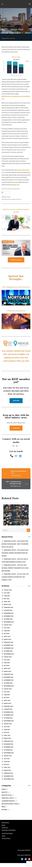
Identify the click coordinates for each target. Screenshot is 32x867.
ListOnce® (27, 855)
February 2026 (8, 607)
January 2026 (8, 610)
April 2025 (7, 636)
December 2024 (8, 645)
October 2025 (8, 619)
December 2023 (8, 677)
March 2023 (7, 703)
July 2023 (7, 691)
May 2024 (6, 665)
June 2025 (7, 630)
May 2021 (6, 764)
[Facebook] (26, 859)
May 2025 (6, 633)
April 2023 (7, 700)
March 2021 (7, 770)
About (3, 825)
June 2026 (7, 595)
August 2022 (8, 723)
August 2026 (8, 590)
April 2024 (7, 668)
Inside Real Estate (8, 26)
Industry (6, 792)
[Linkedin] (22, 859)
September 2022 (9, 720)
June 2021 (7, 761)
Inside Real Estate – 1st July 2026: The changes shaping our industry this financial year (15, 577)
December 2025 (8, 613)
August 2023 (8, 688)
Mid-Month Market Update (11, 803)
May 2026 (6, 598)
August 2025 (8, 625)
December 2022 (8, 712)
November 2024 (8, 648)
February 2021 (8, 773)
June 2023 (7, 694)
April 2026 (7, 601)
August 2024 (8, 657)
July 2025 (7, 627)
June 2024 (7, 662)
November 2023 (8, 680)
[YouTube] (29, 859)
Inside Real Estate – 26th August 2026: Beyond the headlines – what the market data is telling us (15, 544)
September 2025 (9, 622)
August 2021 (8, 755)
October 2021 (8, 750)
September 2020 (9, 779)
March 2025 (7, 639)
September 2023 (9, 686)
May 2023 (6, 697)
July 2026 (7, 593)
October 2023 (8, 683)
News (4, 806)
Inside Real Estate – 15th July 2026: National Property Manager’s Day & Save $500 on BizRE (15, 568)
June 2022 (7, 729)
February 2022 (8, 741)
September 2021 (9, 752)
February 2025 (8, 642)
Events (5, 789)
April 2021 (7, 767)
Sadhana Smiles (10, 38)
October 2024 (8, 651)
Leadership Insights (9, 801)
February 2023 (8, 706)
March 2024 (7, 671)
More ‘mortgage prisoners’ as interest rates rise (16, 287)
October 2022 (8, 718)
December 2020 (8, 776)
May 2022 (6, 732)
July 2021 (7, 758)
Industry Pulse (8, 795)
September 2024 (9, 654)
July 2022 (7, 726)
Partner (6, 809)
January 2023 (8, 709)
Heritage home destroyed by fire (16, 310)
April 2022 (7, 735)
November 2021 (8, 747)
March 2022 (7, 738)
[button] (29, 4)
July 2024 (7, 659)
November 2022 (8, 715)
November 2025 (8, 616)
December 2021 (8, 744)
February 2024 (8, 674)
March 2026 (7, 604)
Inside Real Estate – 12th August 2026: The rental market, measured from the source (15, 553)
